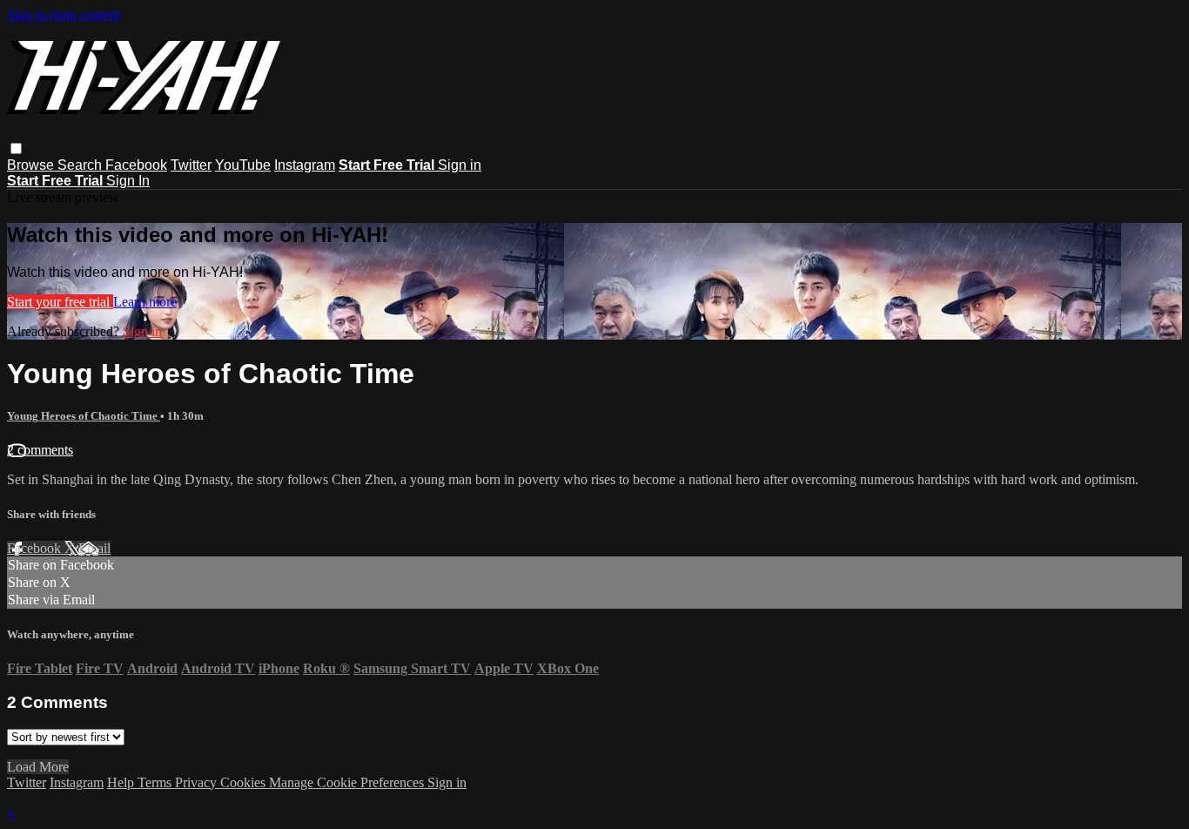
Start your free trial (60, 301)
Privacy (197, 782)
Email (94, 548)
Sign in (459, 165)
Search (81, 165)
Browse (32, 165)
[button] (16, 148)
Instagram (304, 165)
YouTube (243, 165)
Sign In (128, 180)
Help (122, 782)
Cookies (244, 782)
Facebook (136, 165)
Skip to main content (63, 14)
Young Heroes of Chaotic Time (83, 415)
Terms (156, 782)
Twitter (191, 165)
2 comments (40, 449)
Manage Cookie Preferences (348, 782)
